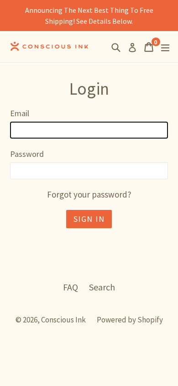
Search (102, 287)
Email (19, 113)
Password (27, 154)
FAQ (70, 287)
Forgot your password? (89, 194)
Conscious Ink (63, 320)
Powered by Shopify (130, 320)
